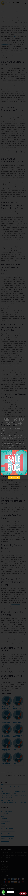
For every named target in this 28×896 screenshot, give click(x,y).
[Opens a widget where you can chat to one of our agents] (23, 893)
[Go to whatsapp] (3, 892)
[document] (14, 448)
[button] (26, 418)
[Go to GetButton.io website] (3, 894)
